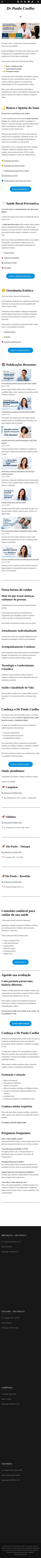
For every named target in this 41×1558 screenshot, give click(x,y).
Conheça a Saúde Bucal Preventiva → (20, 276)
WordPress (30, 1552)
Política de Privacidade (20, 1554)
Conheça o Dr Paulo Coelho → (20, 764)
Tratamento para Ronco (11, 161)
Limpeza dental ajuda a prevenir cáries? (13, 502)
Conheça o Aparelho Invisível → (20, 350)
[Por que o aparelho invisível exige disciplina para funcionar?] (16, 551)
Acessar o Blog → (20, 962)
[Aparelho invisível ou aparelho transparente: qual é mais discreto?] (16, 432)
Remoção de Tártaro (10, 263)
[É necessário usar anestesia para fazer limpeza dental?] (16, 404)
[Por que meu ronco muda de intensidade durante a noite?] (16, 523)
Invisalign (7, 337)
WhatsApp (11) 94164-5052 (13, 852)
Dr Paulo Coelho (20, 8)
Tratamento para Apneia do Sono (14, 166)
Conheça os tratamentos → (20, 189)
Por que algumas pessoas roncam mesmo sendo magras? (19, 383)
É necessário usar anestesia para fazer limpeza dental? (18, 412)
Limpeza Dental (9, 253)
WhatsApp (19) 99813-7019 (13, 793)
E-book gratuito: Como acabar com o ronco (17, 181)
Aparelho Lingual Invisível (12, 342)
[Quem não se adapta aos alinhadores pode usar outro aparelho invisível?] (16, 463)
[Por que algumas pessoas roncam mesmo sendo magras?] (16, 375)
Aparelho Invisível (10, 332)
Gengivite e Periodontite (11, 258)
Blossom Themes (12, 1552)
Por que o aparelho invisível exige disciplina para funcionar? (20, 559)
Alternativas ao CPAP (11, 176)
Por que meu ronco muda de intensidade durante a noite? (19, 531)
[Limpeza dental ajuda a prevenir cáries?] (16, 494)
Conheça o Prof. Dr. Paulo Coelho (14, 1122)
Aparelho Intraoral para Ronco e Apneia (16, 171)
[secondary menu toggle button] (2, 2)
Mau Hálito (7, 268)
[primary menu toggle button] (20, 17)
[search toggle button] (38, 1)
